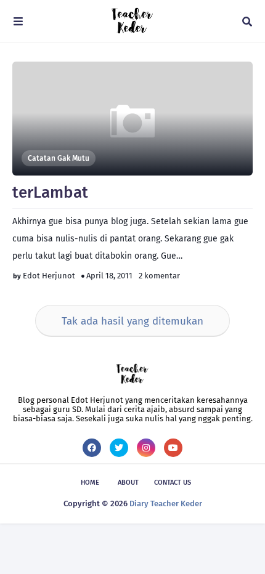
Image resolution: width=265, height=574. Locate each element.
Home (90, 483)
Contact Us (172, 483)
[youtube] (173, 448)
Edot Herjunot (49, 275)
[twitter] (119, 448)
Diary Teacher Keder (165, 503)
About (128, 483)
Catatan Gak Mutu (58, 158)
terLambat (50, 192)
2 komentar (159, 275)
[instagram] (146, 448)
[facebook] (92, 448)
